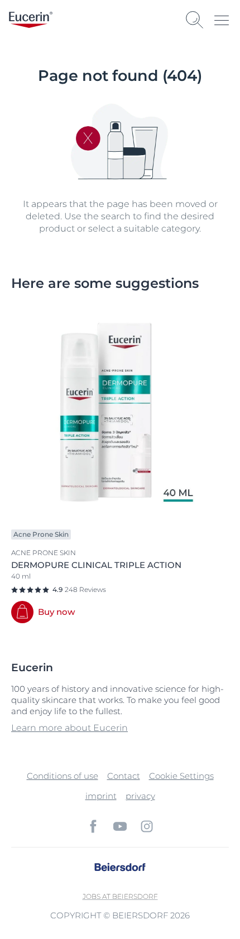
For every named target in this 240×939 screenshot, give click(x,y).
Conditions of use (62, 776)
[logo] (30, 20)
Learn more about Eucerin (69, 728)
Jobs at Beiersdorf (120, 896)
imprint (101, 796)
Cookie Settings (181, 776)
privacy (140, 796)
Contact (123, 776)
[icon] (93, 826)
